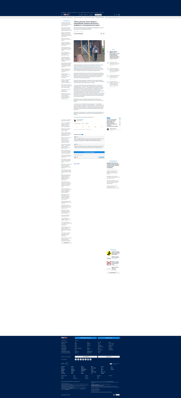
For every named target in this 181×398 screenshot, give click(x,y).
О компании (63, 345)
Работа (99, 348)
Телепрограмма (83, 12)
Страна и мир (111, 345)
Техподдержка (63, 349)
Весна (76, 345)
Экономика (110, 348)
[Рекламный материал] (98, 14)
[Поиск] (115, 14)
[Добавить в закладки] (101, 34)
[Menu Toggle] (62, 14)
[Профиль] (119, 14)
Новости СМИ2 (76, 163)
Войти (77, 157)
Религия (99, 351)
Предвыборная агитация (65, 351)
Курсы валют (96, 12)
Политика (99, 345)
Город (76, 346)
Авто (76, 342)
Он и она (99, 342)
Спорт (110, 342)
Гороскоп (91, 12)
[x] (86, 359)
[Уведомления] (117, 14)
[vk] (78, 359)
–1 (103, 142)
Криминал (89, 343)
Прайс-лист (63, 343)
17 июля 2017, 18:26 (76, 31)
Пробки (86, 14)
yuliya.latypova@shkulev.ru (110, 381)
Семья (99, 352)
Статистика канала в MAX (65, 352)
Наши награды (63, 346)
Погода (78, 12)
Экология (110, 346)
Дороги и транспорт (78, 348)
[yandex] (90, 359)
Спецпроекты (111, 349)
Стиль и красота (111, 343)
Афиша (88, 12)
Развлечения (100, 349)
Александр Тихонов (77, 123)
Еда (75, 349)
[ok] (81, 359)
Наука (88, 349)
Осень (99, 343)
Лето (88, 346)
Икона (83, 123)
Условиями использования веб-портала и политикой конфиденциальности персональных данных (104, 386)
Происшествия (100, 346)
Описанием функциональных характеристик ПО (97, 385)
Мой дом (88, 348)
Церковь (87, 123)
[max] (83, 359)
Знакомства (74, 12)
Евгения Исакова (80, 119)
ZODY (103, 12)
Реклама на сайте (64, 342)
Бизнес (76, 343)
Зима (88, 342)
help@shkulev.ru (67, 389)
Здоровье (76, 352)
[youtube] (88, 359)
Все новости (66, 20)
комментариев (79, 33)
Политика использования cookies (95, 389)
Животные (76, 351)
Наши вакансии (64, 348)
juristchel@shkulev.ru (83, 388)
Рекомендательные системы (95, 390)
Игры (100, 12)
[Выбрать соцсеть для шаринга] (104, 34)
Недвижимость (64, 12)
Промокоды (69, 12)
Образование (89, 352)
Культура (88, 345)
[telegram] (76, 359)
